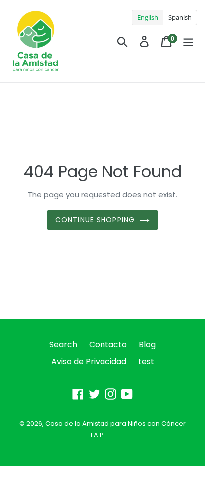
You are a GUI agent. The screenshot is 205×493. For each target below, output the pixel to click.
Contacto (108, 344)
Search (63, 344)
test (146, 361)
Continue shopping (95, 220)
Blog (147, 344)
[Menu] (188, 41)
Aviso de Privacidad (88, 361)
